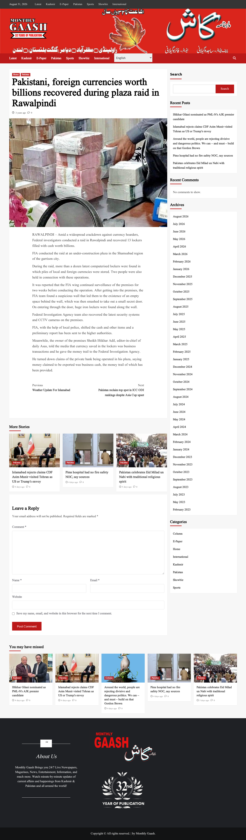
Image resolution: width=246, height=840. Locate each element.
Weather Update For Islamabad (51, 388)
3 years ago (21, 112)
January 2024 (181, 449)
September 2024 (183, 389)
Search (176, 74)
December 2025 (182, 277)
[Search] (234, 58)
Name (17, 580)
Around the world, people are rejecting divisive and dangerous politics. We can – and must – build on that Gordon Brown (203, 143)
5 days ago (127, 487)
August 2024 (181, 397)
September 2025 (183, 299)
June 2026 (179, 232)
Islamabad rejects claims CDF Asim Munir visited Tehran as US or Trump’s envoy (32, 477)
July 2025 (179, 314)
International (119, 4)
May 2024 (179, 419)
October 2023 (181, 472)
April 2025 (179, 337)
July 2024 (179, 404)
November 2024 (183, 374)
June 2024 (179, 412)
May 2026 (179, 239)
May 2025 (179, 329)
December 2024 (182, 367)
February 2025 (182, 352)
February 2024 (182, 442)
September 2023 (183, 480)
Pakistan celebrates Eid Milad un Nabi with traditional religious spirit (141, 477)
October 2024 (181, 382)
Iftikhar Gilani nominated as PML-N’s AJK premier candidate (203, 117)
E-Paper (64, 4)
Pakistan (77, 4)
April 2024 (179, 427)
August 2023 (181, 487)
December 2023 (182, 457)
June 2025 (179, 322)
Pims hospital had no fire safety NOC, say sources (87, 474)
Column (178, 534)
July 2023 (179, 495)
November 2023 (183, 464)
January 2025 (181, 359)
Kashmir (50, 4)
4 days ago (20, 487)
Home (16, 74)
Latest (38, 4)
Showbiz (103, 4)
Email (95, 580)
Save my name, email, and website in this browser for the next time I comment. (64, 613)
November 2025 (183, 284)
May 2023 (179, 502)
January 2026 (181, 269)
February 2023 (182, 510)
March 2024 (180, 434)
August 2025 (181, 307)
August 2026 (181, 216)
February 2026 (182, 262)
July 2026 (179, 224)
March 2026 (180, 254)
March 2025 (180, 344)
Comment (19, 527)
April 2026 (179, 247)
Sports (90, 4)
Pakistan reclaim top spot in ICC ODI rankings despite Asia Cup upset (121, 390)
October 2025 (181, 292)
